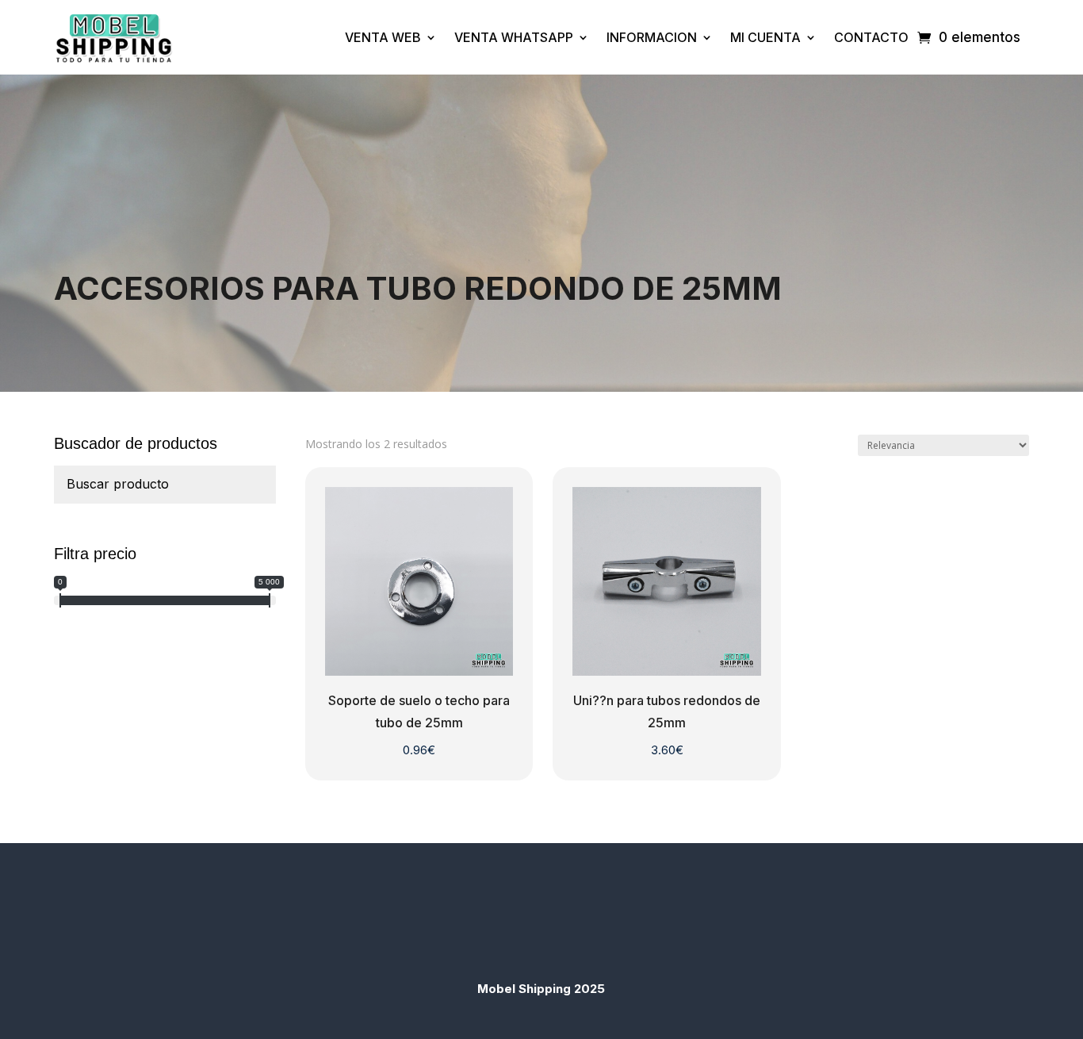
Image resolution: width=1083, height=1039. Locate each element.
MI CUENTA (765, 37)
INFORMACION (652, 37)
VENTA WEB (383, 37)
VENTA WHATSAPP (513, 37)
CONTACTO (871, 37)
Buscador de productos (135, 443)
